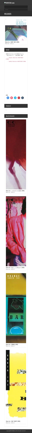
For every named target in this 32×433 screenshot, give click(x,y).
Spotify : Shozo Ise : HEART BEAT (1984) (17, 61)
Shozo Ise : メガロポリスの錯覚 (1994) (15, 191)
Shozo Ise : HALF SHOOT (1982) (13, 421)
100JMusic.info (14, 430)
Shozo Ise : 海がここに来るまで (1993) (15, 267)
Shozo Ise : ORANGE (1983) (12, 344)
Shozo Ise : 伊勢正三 (9, 43)
